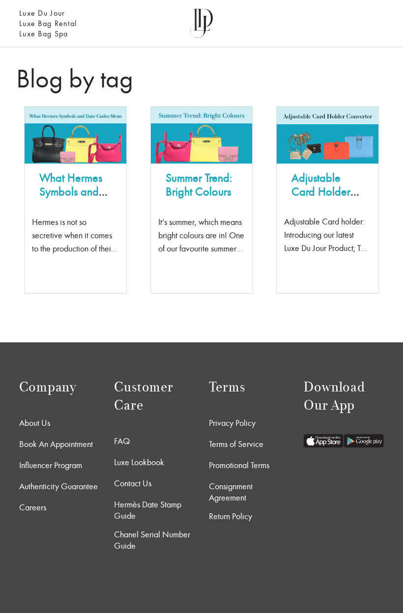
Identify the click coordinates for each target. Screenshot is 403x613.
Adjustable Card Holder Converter (320, 191)
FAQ (122, 441)
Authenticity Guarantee (58, 486)
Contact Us (132, 483)
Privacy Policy (232, 423)
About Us (34, 423)
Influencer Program (50, 465)
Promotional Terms (239, 465)
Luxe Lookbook (139, 462)
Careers (32, 507)
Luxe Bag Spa (43, 33)
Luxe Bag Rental (48, 23)
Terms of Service (236, 444)
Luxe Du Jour (42, 13)
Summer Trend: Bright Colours (199, 184)
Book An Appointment (56, 444)
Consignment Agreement (231, 492)
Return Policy (230, 516)
